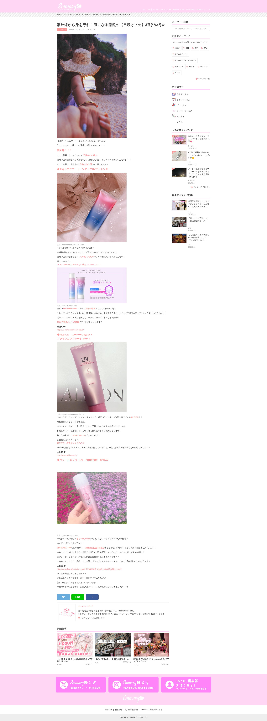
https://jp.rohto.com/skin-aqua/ (70, 330)
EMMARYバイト (181, 54)
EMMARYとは (200, 9)
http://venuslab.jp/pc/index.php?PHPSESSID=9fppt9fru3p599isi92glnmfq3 (89, 569)
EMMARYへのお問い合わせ (151, 710)
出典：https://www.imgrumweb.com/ (70, 414)
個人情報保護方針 (131, 710)
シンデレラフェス (184, 111)
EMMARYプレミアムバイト (185, 60)
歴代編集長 (190, 9)
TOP (208, 9)
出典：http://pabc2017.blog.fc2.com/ (70, 245)
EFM (205, 48)
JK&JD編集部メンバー (176, 9)
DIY (196, 48)
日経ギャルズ (182, 94)
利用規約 (118, 710)
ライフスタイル (183, 100)
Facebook (179, 67)
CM (187, 48)
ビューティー (78, 14)
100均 (177, 48)
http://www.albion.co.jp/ (67, 455)
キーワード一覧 (204, 79)
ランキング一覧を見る (201, 187)
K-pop (177, 73)
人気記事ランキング (159, 9)
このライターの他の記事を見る (92, 618)
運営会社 (108, 710)
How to (191, 67)
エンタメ (180, 116)
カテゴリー (146, 9)
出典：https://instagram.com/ (67, 536)
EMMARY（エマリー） (65, 14)
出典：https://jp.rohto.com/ (67, 306)
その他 (179, 122)
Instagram (204, 67)
